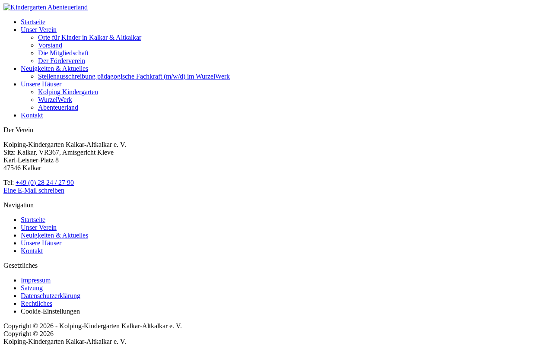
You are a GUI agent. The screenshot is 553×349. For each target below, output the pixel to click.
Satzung (32, 288)
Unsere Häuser (41, 84)
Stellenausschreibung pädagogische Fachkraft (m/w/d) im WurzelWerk (134, 76)
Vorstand (50, 45)
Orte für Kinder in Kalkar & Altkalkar (89, 37)
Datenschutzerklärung (50, 295)
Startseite (33, 21)
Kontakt (32, 115)
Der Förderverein (61, 60)
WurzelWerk (55, 99)
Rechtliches (36, 303)
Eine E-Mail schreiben (33, 190)
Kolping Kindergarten (68, 91)
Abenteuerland (58, 107)
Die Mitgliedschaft (63, 53)
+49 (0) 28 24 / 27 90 (45, 182)
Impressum (36, 280)
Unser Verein (39, 29)
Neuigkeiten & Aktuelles (54, 68)
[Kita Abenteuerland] (45, 7)
